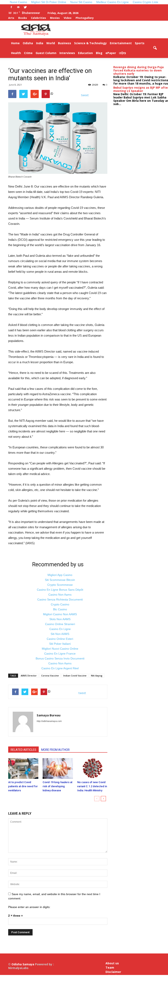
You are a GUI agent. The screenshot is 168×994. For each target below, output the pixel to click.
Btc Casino (60, 609)
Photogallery (85, 18)
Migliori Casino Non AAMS (60, 614)
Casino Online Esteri (60, 638)
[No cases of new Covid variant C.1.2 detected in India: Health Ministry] (92, 768)
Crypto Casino (60, 604)
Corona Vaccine (50, 675)
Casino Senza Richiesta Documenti (60, 599)
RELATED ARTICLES (23, 749)
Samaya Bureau (48, 715)
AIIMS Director (29, 675)
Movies (55, 18)
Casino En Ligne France (60, 653)
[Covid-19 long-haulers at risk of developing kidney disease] (58, 768)
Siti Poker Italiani (60, 643)
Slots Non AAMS (59, 619)
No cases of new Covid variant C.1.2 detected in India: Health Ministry (92, 786)
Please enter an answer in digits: (29, 907)
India (39, 43)
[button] (155, 48)
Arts (11, 18)
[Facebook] (11, 7)
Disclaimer (113, 972)
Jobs (109, 984)
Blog (99, 53)
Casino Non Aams (60, 594)
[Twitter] (25, 7)
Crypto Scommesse (60, 584)
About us (112, 963)
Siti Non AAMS (60, 634)
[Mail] (18, 7)
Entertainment (121, 43)
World (50, 43)
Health (16, 53)
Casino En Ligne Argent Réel (60, 668)
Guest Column (46, 53)
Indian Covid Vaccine (74, 675)
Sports (139, 43)
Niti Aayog (96, 675)
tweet (85, 95)
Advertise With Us (113, 978)
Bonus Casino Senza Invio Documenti (60, 658)
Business (64, 43)
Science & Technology (90, 43)
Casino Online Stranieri (60, 624)
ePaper (111, 53)
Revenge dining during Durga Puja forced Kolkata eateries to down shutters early (138, 70)
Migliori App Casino (60, 575)
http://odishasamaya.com (49, 721)
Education (85, 53)
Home (15, 43)
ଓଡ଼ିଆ (122, 53)
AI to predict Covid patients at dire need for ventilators (23, 786)
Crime (28, 53)
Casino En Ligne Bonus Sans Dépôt (60, 589)
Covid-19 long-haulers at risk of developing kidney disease (57, 786)
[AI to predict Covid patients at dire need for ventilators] (23, 768)
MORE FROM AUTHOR (55, 749)
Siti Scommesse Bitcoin (60, 579)
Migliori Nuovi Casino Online (60, 648)
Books (22, 18)
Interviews (67, 53)
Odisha (28, 43)
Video (68, 18)
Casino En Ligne (60, 629)
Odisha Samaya (23, 964)
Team (110, 967)
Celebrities (38, 18)
